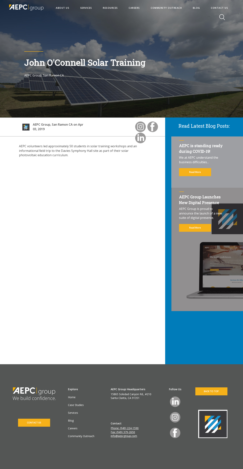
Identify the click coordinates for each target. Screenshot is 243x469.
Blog (71, 420)
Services (73, 413)
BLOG (196, 7)
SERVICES (86, 7)
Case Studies (76, 405)
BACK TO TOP (211, 391)
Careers (72, 428)
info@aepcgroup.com (124, 436)
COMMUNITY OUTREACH (166, 7)
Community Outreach (81, 436)
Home (72, 397)
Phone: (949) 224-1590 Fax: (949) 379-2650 (125, 430)
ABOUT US (62, 7)
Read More (195, 172)
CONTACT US (219, 7)
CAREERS (134, 7)
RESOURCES (110, 7)
